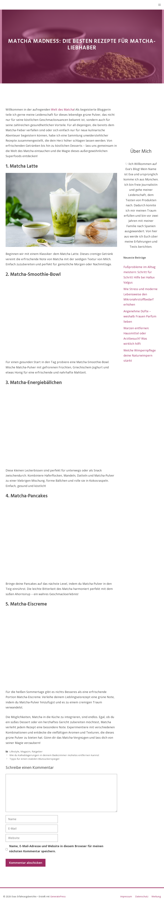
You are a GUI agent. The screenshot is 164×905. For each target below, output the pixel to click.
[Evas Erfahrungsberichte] (6, 5)
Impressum (126, 896)
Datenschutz (141, 896)
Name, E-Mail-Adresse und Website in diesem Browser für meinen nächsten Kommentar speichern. (56, 848)
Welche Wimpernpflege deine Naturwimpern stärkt (139, 355)
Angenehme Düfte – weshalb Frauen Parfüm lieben (139, 316)
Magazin (25, 751)
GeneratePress (58, 896)
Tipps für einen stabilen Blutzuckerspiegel (34, 758)
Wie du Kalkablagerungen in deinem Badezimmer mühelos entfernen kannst (54, 755)
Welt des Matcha (62, 109)
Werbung (156, 896)
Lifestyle (14, 751)
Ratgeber (37, 751)
